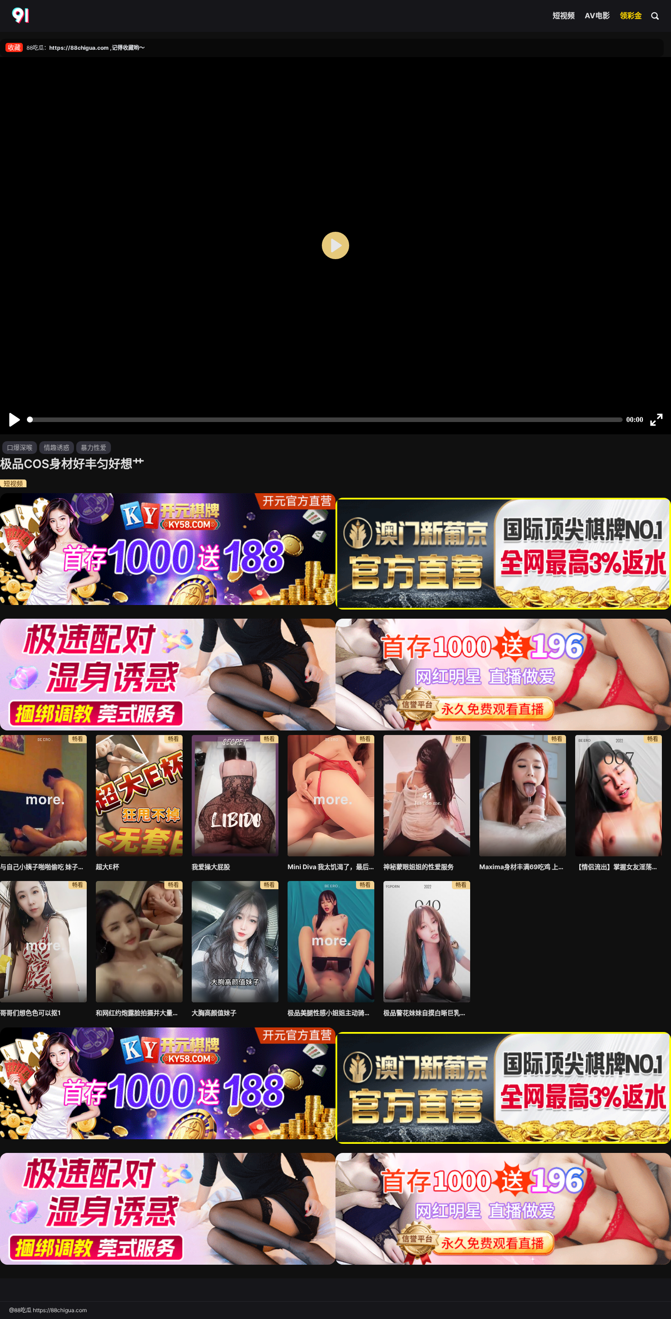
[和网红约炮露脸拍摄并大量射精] (139, 941)
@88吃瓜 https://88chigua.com (48, 1310)
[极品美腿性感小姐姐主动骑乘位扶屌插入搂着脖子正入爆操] (331, 941)
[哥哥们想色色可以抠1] (43, 941)
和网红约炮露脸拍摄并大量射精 (139, 1013)
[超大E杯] (139, 795)
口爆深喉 (19, 447)
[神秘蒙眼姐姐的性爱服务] (426, 795)
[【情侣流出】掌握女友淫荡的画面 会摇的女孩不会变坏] (618, 795)
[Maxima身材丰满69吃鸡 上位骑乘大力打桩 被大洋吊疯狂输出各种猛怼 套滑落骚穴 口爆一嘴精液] (522, 795)
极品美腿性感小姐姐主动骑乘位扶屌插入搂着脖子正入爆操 (331, 1013)
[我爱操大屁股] (235, 795)
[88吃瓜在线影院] (21, 16)
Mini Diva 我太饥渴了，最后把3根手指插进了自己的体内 (331, 867)
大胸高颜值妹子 (214, 1013)
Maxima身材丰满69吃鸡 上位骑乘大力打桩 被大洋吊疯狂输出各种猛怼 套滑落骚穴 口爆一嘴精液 (522, 867)
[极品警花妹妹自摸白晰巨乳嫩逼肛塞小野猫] (426, 941)
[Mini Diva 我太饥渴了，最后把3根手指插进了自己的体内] (331, 795)
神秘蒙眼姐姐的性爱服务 (418, 867)
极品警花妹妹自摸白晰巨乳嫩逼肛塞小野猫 (426, 1013)
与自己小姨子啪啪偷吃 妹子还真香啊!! (43, 867)
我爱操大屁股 (211, 867)
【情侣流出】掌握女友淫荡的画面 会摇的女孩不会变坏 (618, 867)
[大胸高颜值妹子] (235, 941)
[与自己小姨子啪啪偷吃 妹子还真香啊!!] (43, 795)
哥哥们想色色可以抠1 (30, 1013)
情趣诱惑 (56, 447)
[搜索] (655, 15)
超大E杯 (107, 867)
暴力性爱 (93, 447)
